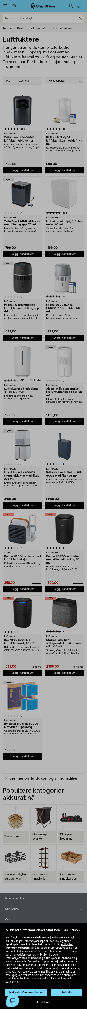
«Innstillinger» (46, 971)
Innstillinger (43, 1002)
